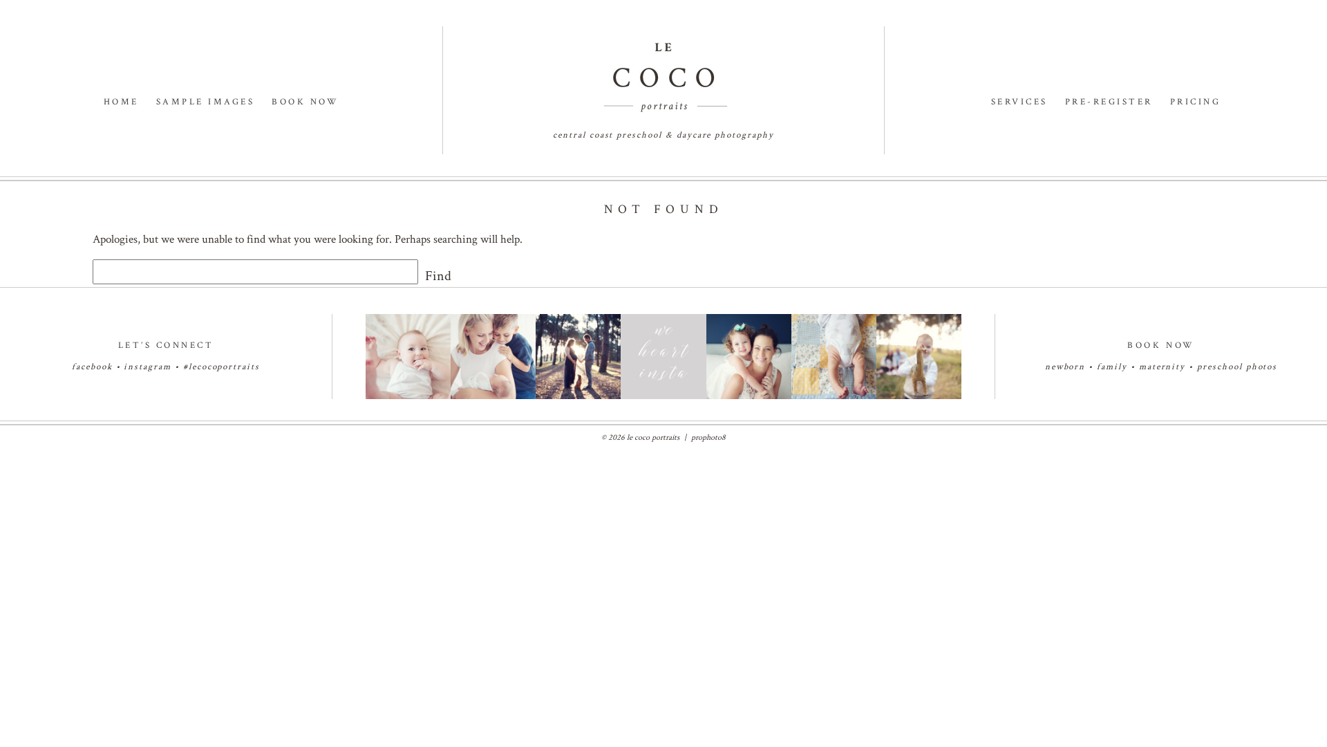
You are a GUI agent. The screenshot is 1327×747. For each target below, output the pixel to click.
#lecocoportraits (221, 367)
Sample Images (205, 102)
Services (1019, 102)
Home (121, 102)
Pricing (1195, 102)
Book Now (305, 102)
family (1112, 367)
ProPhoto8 (708, 437)
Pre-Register (1109, 102)
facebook (92, 367)
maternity (1164, 367)
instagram (147, 367)
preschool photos (1237, 367)
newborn (1065, 367)
